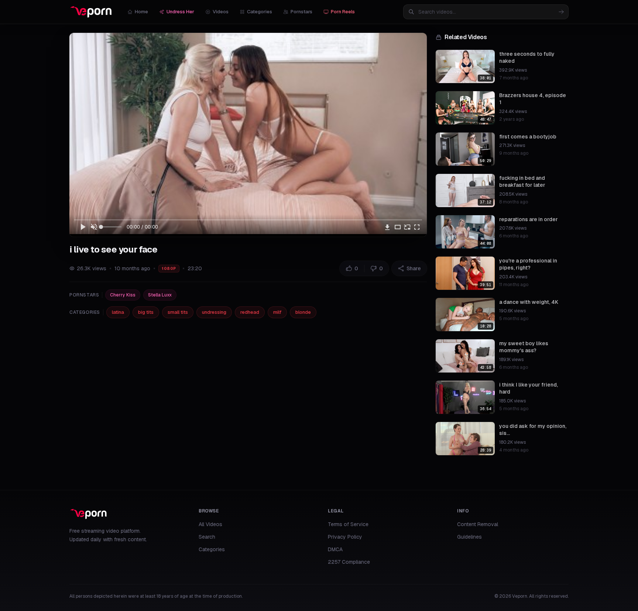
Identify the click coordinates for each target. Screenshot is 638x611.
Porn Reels (343, 11)
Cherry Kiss (123, 295)
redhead (249, 312)
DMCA (335, 549)
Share (414, 268)
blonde (303, 312)
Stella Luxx (160, 295)
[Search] (561, 11)
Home (141, 11)
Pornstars (301, 11)
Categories (259, 11)
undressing (214, 312)
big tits (146, 312)
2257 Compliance (349, 562)
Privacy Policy (345, 536)
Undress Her (180, 11)
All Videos (210, 524)
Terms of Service (348, 524)
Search (207, 536)
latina (118, 312)
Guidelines (469, 536)
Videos (221, 11)
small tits (178, 312)
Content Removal (477, 524)
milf (277, 312)
